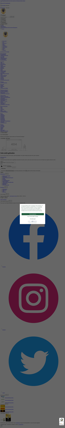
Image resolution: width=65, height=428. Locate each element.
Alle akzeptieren (32, 214)
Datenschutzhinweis (34, 222)
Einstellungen (33, 218)
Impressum (29, 222)
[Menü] (63, 418)
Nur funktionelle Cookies (32, 216)
